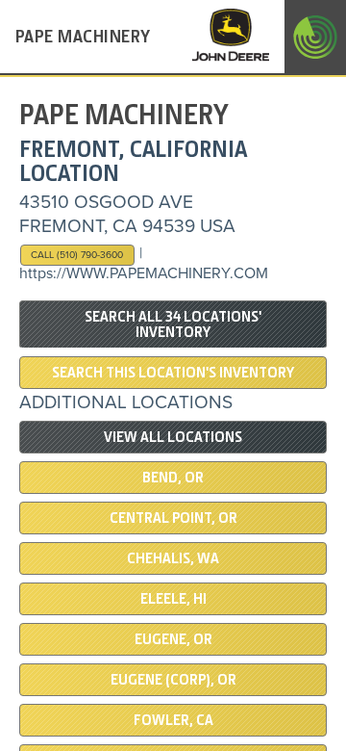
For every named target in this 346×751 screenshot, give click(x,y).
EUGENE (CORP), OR (173, 679)
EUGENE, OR (173, 639)
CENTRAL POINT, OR (173, 518)
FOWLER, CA (173, 720)
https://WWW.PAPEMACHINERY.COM (143, 273)
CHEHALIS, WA (173, 558)
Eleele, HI (173, 599)
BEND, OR (173, 477)
